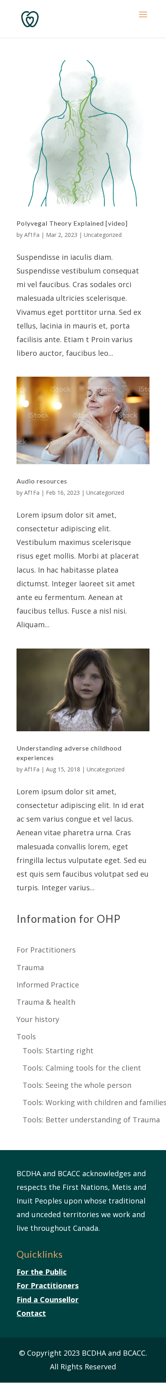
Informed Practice (48, 984)
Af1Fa (31, 235)
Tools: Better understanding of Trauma (91, 1119)
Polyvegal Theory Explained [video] (72, 223)
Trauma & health (46, 1002)
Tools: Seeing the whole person (77, 1085)
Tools (26, 1036)
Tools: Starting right (58, 1050)
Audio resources (42, 481)
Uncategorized (103, 235)
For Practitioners (46, 950)
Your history (38, 1019)
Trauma (30, 967)
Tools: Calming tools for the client (82, 1068)
